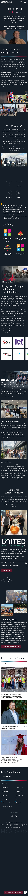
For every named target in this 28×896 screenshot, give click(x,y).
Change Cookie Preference (23, 825)
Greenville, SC (19, 787)
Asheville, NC (5, 791)
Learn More (6, 570)
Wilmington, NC (6, 803)
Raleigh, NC (5, 787)
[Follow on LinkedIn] (12, 816)
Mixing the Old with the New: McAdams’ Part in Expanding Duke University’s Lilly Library (11, 696)
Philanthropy (9, 28)
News (20, 28)
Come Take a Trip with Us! (11, 646)
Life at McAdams (20, 26)
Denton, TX (19, 791)
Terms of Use (7, 825)
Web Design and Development (12, 827)
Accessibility (16, 824)
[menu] (25, 2)
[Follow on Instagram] (15, 816)
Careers (15, 28)
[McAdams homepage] (6, 2)
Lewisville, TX (19, 795)
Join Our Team (10, 892)
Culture (5, 26)
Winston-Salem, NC (7, 806)
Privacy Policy (2, 825)
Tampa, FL (19, 803)
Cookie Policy (11, 825)
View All (3, 664)
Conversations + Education (10, 565)
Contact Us (19, 892)
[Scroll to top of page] (25, 892)
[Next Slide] (10, 223)
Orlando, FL (19, 799)
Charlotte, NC (5, 795)
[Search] (21, 2)
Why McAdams (12, 26)
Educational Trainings (8, 563)
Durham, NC (5, 799)
